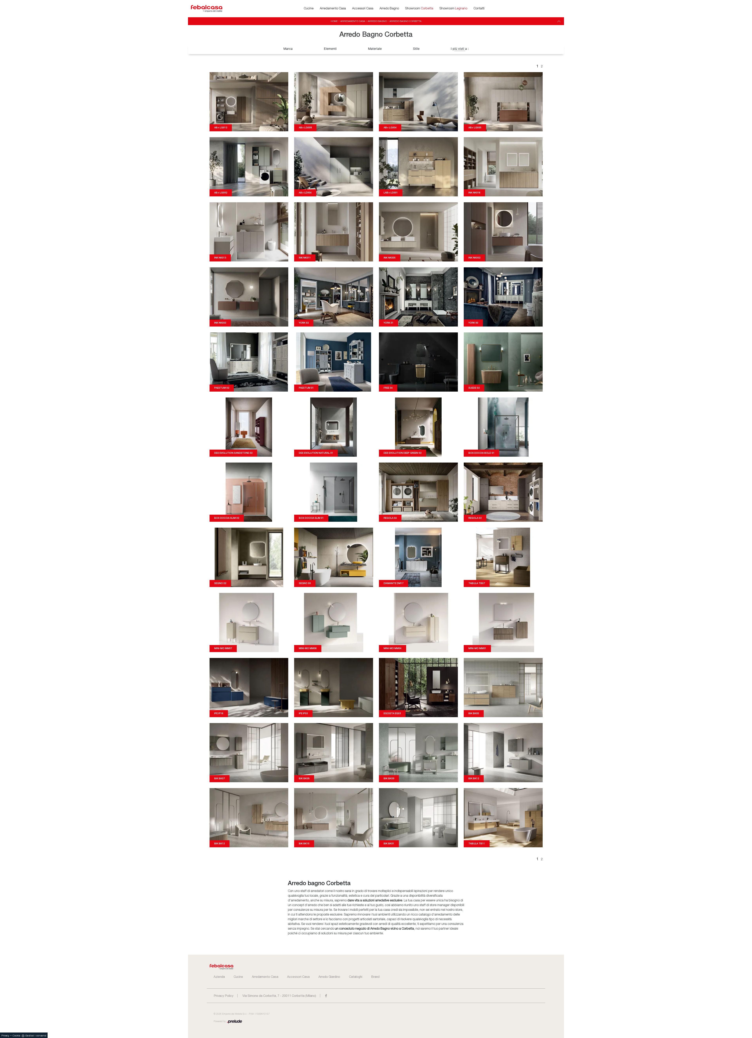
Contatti (479, 8)
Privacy (5, 1036)
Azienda (219, 976)
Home (334, 21)
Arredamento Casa (333, 8)
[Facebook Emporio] (326, 995)
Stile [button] (416, 49)
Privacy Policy (223, 995)
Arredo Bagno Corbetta (405, 21)
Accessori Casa (362, 8)
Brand (375, 976)
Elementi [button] (330, 49)
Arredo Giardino (329, 976)
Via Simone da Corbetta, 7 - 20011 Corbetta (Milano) (279, 995)
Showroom (419, 8)
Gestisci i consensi (35, 1036)
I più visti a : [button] (460, 49)
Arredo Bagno (389, 8)
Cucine (309, 8)
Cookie (16, 1036)
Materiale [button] (375, 49)
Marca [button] (288, 49)
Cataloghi (355, 976)
